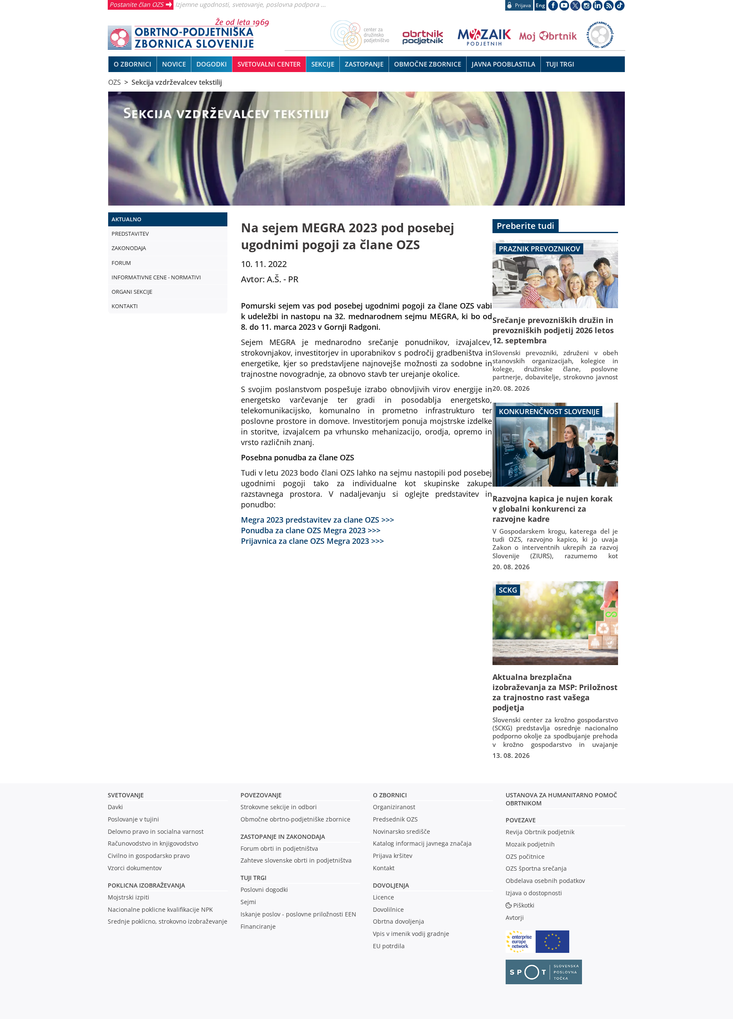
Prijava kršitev (392, 856)
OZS (114, 82)
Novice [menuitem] (174, 64)
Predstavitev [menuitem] (130, 233)
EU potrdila (389, 946)
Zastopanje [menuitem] (364, 64)
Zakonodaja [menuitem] (129, 248)
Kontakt (383, 868)
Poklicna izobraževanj (144, 885)
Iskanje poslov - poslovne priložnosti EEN (298, 914)
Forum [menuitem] (121, 263)
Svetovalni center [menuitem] (269, 64)
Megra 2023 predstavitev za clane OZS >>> (317, 519)
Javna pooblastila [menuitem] (503, 64)
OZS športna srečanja (536, 868)
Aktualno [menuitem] (126, 219)
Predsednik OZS (395, 819)
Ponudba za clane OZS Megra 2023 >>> (310, 530)
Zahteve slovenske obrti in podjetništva (296, 860)
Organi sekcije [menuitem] (132, 291)
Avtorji (515, 917)
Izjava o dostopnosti (534, 893)
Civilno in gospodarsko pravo (149, 856)
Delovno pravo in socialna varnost (156, 831)
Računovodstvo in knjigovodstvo (153, 843)
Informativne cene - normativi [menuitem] (156, 277)
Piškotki (523, 905)
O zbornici (390, 795)
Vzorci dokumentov (135, 868)
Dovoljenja (391, 885)
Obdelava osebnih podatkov (545, 881)
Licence (383, 897)
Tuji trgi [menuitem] (560, 64)
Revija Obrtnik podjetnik (540, 832)
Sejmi (248, 902)
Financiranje (258, 926)
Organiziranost (394, 807)
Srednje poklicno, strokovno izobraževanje (167, 921)
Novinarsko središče (401, 831)
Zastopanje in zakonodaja (283, 836)
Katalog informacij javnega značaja (422, 843)
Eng (540, 5)
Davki (115, 807)
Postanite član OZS (136, 4)
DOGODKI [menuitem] (211, 64)
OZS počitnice (525, 856)
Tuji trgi (253, 878)
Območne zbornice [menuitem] (427, 64)
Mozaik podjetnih (530, 844)
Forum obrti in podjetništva (279, 848)
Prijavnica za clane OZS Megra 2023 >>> (312, 540)
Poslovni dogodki (264, 889)
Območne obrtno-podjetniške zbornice (295, 819)
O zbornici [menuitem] (132, 64)
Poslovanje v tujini (133, 819)
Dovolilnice (388, 909)
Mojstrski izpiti (128, 897)
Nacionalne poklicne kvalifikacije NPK (160, 909)
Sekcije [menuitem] (322, 64)
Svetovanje (126, 795)
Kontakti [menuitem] (125, 306)
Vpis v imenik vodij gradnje (411, 934)
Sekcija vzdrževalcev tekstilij (176, 82)
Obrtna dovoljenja (398, 921)
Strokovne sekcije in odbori (279, 807)
